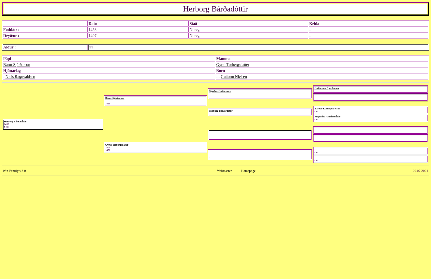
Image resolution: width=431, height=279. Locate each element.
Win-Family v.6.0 (14, 171)
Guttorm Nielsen (234, 76)
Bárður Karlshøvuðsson (327, 108)
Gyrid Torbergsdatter (232, 64)
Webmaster (224, 171)
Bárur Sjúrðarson (16, 64)
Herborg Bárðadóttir (15, 121)
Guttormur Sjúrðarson (327, 88)
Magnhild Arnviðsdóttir (327, 116)
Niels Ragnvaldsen (20, 76)
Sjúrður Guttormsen (220, 91)
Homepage (248, 171)
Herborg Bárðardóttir (220, 110)
